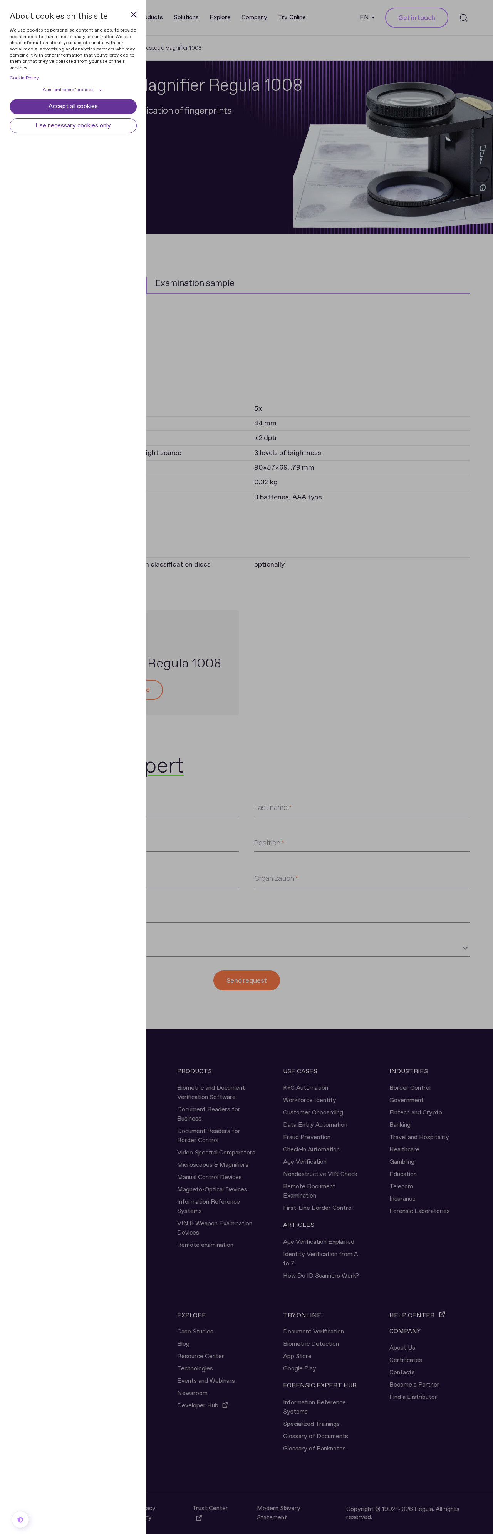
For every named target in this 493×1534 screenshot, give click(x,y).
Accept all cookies (73, 106)
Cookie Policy (24, 78)
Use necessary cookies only (73, 126)
